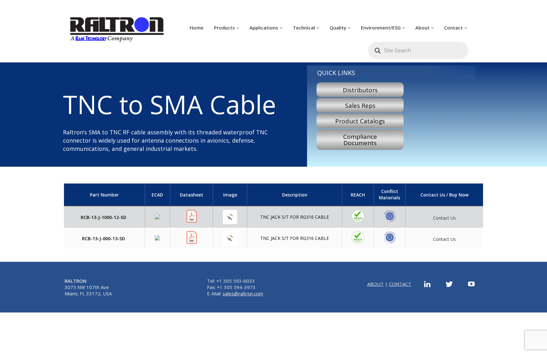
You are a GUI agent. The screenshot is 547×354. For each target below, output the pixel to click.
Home (197, 27)
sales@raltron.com (243, 293)
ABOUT (375, 284)
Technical (304, 27)
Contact (454, 27)
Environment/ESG (381, 27)
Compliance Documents (360, 139)
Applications (264, 27)
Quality (339, 27)
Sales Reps (360, 105)
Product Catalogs (360, 121)
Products (225, 27)
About (423, 27)
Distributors (360, 90)
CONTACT (400, 284)
